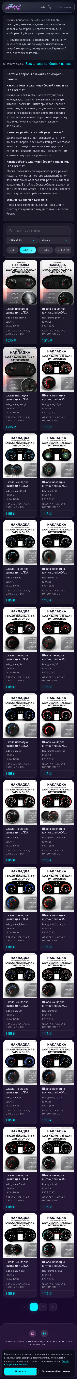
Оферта (23, 1341)
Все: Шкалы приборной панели (48, 64)
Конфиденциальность (16, 1364)
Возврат (34, 1344)
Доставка (66, 1341)
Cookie (43, 1344)
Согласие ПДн (52, 1341)
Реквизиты (12, 1341)
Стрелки (63, 250)
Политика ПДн (35, 1341)
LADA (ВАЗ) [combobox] (16, 240)
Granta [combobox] (46, 240)
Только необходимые (55, 1371)
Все (12, 250)
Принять (20, 1371)
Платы (45, 250)
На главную (63, 7)
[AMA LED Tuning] (13, 7)
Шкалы (28, 250)
